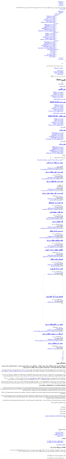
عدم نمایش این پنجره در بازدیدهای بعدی (55, 457)
